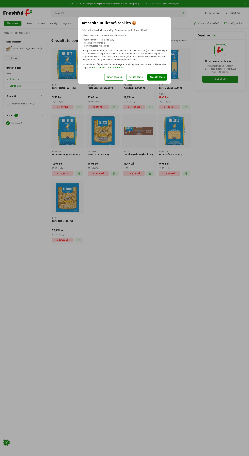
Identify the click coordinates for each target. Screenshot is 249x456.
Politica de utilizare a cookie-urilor (108, 67)
